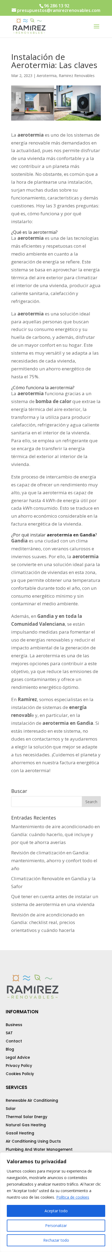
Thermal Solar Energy (26, 1116)
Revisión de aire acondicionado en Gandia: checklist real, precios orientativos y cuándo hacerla (47, 923)
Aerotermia (47, 75)
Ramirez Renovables (77, 75)
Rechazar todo (56, 1240)
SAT (9, 1033)
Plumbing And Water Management (39, 1149)
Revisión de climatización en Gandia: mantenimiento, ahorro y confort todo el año (54, 860)
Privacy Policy (19, 1065)
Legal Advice (18, 1057)
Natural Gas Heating (26, 1125)
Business (14, 1024)
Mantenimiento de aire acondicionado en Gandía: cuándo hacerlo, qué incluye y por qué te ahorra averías (55, 834)
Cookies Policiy (20, 1073)
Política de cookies (72, 1197)
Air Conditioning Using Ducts (33, 1141)
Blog (10, 1049)
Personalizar (56, 1225)
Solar (11, 1108)
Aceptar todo (56, 1210)
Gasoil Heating (20, 1133)
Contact (14, 1041)
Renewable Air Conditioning (32, 1100)
